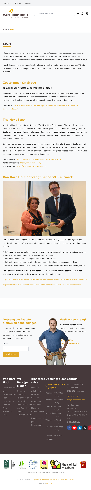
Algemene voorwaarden (41, 479)
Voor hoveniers (9, 388)
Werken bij (7, 411)
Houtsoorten (36, 425)
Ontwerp (21, 391)
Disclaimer (64, 479)
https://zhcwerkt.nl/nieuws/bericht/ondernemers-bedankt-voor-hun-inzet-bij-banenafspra (42, 285)
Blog (5, 408)
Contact (28, 3)
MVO (5, 415)
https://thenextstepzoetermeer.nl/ (31, 166)
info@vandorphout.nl (69, 343)
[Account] (82, 13)
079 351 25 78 (73, 396)
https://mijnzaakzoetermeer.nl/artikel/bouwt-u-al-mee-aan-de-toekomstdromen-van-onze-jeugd (45, 279)
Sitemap (71, 479)
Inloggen (35, 388)
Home (5, 29)
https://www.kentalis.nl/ (30, 163)
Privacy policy (54, 479)
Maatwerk (21, 394)
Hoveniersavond (24, 415)
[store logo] (15, 13)
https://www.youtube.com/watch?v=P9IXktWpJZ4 (39, 159)
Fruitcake (49, 483)
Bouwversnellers (24, 405)
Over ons (18, 3)
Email (5, 344)
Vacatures (7, 3)
